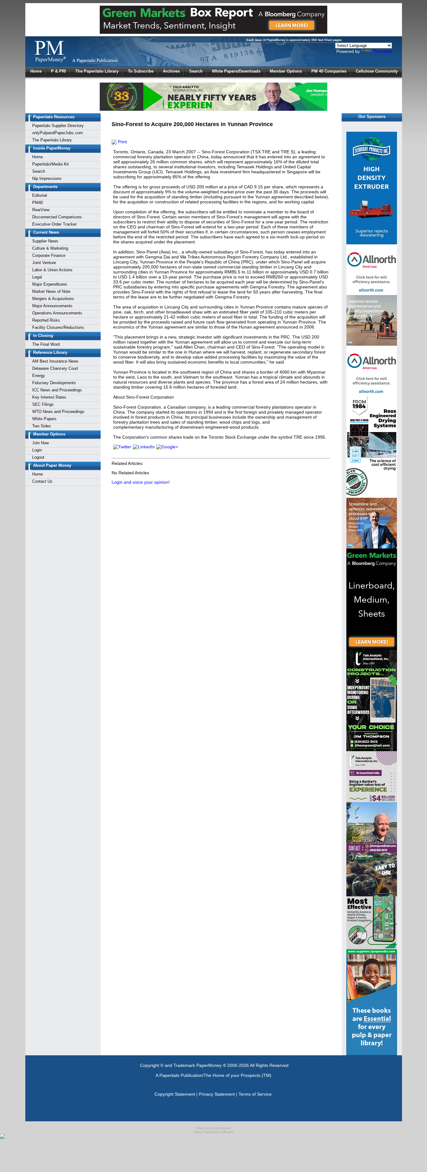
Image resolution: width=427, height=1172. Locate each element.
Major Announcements (52, 305)
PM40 (37, 202)
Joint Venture (44, 262)
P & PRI (58, 71)
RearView (40, 209)
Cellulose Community (377, 71)
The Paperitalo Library (96, 71)
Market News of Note (51, 291)
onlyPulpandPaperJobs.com (57, 132)
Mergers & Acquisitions (53, 298)
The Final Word (46, 344)
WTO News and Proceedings (58, 411)
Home (36, 71)
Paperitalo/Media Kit (50, 164)
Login (37, 450)
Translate (383, 51)
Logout (38, 457)
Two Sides (41, 426)
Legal (37, 277)
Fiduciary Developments (54, 382)
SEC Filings (43, 404)
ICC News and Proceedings (57, 390)
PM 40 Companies (328, 71)
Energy (38, 375)
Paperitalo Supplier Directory (58, 125)
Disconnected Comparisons (57, 217)
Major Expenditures (49, 284)
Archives (171, 71)
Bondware (223, 1128)
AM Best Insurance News (55, 361)
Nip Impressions (47, 178)
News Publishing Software (213, 1132)
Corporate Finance (48, 255)
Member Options (286, 71)
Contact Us (42, 481)
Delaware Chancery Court (55, 368)
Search (196, 71)
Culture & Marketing (50, 248)
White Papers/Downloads (236, 71)
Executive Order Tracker (54, 224)
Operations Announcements (57, 313)
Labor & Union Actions (52, 270)
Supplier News (45, 241)
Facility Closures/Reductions (58, 327)
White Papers (44, 418)
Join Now (40, 443)
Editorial (39, 195)
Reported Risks (46, 320)
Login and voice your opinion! (141, 482)
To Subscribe (140, 71)
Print (122, 141)
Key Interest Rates (49, 397)
